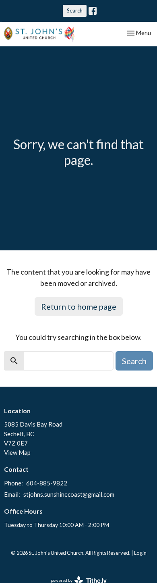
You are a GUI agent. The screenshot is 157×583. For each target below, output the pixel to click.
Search (75, 10)
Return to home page (78, 306)
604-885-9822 (46, 483)
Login (140, 553)
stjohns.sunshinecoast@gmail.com (68, 494)
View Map (17, 452)
